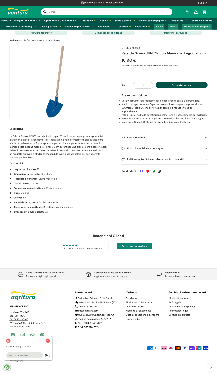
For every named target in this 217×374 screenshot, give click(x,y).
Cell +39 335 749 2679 (89, 323)
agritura (19, 361)
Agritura (6, 20)
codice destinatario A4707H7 (94, 319)
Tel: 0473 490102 (18, 319)
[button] (204, 11)
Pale (56, 40)
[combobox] (106, 11)
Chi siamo (131, 298)
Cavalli (104, 20)
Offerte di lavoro (134, 306)
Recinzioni (141, 26)
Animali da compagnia (151, 20)
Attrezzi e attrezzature (40, 40)
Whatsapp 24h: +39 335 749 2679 (27, 322)
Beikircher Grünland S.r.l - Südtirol (96, 298)
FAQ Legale (175, 302)
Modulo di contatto (179, 298)
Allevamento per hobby (18, 26)
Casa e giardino (49, 26)
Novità (173, 26)
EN (206, 2)
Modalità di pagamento (138, 310)
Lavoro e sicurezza (201, 20)
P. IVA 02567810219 (88, 327)
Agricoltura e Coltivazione (59, 20)
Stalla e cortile (123, 20)
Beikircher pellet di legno (108, 32)
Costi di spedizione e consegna (142, 314)
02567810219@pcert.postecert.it (96, 314)
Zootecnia (87, 20)
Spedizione (138, 65)
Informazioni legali (178, 310)
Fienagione (104, 26)
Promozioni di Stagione (196, 26)
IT (196, 3)
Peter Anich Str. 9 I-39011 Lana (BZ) (97, 302)
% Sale (159, 26)
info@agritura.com (19, 326)
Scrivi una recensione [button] (134, 246)
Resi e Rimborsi (134, 319)
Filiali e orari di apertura (139, 302)
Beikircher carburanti (175, 32)
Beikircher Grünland (112, 2)
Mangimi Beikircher (25, 20)
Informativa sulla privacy (182, 306)
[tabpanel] (58, 174)
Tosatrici (123, 26)
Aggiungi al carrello (181, 85)
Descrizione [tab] (16, 128)
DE (201, 2)
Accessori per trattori (77, 26)
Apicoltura (177, 20)
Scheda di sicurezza (179, 314)
